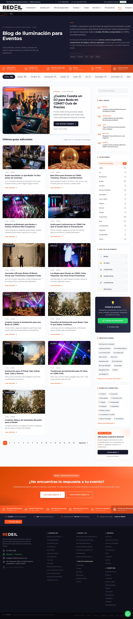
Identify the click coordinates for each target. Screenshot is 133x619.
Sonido (64, 77)
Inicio (6, 14)
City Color (114, 357)
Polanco (103, 394)
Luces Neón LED (104, 352)
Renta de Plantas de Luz (84, 556)
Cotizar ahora (14, 522)
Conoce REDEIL (113, 456)
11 (50, 443)
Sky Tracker (103, 357)
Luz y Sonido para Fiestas (84, 540)
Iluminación (50, 77)
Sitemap (95, 615)
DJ (88, 77)
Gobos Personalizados (54, 576)
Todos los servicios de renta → (110, 379)
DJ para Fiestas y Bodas (84, 546)
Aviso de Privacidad (78, 615)
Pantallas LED (103, 361)
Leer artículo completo (65, 124)
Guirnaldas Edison (120, 348)
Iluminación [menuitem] (30, 8)
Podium (78, 582)
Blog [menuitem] (120, 8)
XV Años (35, 77)
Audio (77, 77)
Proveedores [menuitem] (110, 8)
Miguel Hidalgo (110, 585)
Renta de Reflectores (54, 566)
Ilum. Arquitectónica (54, 573)
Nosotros (108, 536)
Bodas (22, 77)
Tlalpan (102, 402)
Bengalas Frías (104, 370)
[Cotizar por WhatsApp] (128, 614)
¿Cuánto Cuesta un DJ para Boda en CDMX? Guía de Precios (68, 101)
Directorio (108, 546)
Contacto (108, 556)
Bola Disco (80, 575)
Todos (8, 77)
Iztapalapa (115, 406)
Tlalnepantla (114, 402)
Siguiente (82, 443)
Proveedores (109, 550)
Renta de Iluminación (54, 536)
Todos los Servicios (111, 540)
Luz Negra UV (103, 374)
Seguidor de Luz (52, 580)
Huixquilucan (117, 398)
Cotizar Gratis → (52, 495)
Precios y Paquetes (112, 543)
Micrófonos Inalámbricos (84, 550)
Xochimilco (120, 419)
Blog (107, 553)
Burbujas (79, 572)
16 (74, 443)
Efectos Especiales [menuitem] (61, 8)
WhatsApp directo (79, 495)
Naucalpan (104, 398)
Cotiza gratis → (113, 452)
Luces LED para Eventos (55, 570)
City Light (50, 563)
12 (55, 443)
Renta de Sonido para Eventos (86, 536)
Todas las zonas (110, 572)
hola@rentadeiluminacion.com (16, 558)
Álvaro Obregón (105, 419)
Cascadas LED (118, 352)
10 (46, 443)
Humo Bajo (118, 365)
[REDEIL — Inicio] (12, 8)
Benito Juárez (105, 410)
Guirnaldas (100, 77)
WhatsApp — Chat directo (14, 554)
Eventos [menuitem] (76, 8)
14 (64, 443)
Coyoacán (114, 394)
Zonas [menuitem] (86, 8)
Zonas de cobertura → (106, 423)
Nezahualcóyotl (110, 605)
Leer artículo (10, 187)
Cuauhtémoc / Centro (107, 414)
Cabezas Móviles (104, 348)
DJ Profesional (117, 361)
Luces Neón (116, 77)
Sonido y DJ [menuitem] (44, 8)
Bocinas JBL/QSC (105, 365)
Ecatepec (103, 406)
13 (60, 443)
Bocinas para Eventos (83, 543)
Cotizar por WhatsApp (114, 320)
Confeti (115, 370)
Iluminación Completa (106, 344)
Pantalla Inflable (81, 578)
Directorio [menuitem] (96, 8)
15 (69, 443)
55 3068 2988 (114, 327)
